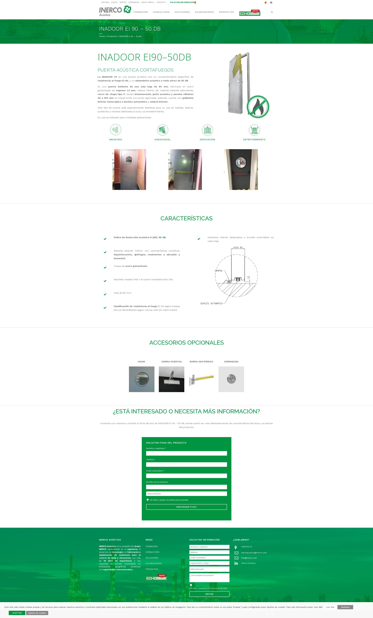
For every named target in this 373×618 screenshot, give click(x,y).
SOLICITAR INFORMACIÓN (182, 2)
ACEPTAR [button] (17, 613)
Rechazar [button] (345, 607)
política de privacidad (178, 500)
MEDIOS (123, 2)
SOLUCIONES (152, 558)
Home (102, 36)
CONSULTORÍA (152, 552)
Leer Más (330, 607)
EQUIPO (114, 2)
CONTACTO (161, 2)
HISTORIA (105, 2)
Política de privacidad (217, 588)
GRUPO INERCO (147, 2)
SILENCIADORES (154, 563)
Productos (112, 36)
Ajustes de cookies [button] (37, 613)
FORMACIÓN (151, 546)
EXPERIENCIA (134, 2)
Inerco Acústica (248, 563)
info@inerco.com (249, 558)
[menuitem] (265, 2)
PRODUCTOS (152, 569)
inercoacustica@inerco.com (254, 553)
